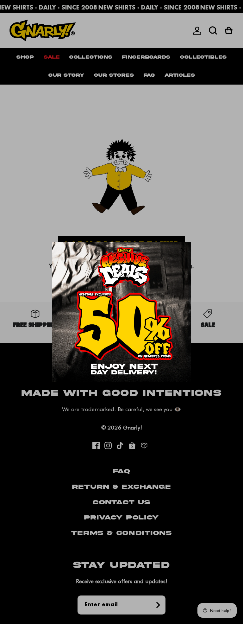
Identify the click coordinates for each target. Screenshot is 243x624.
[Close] (183, 250)
